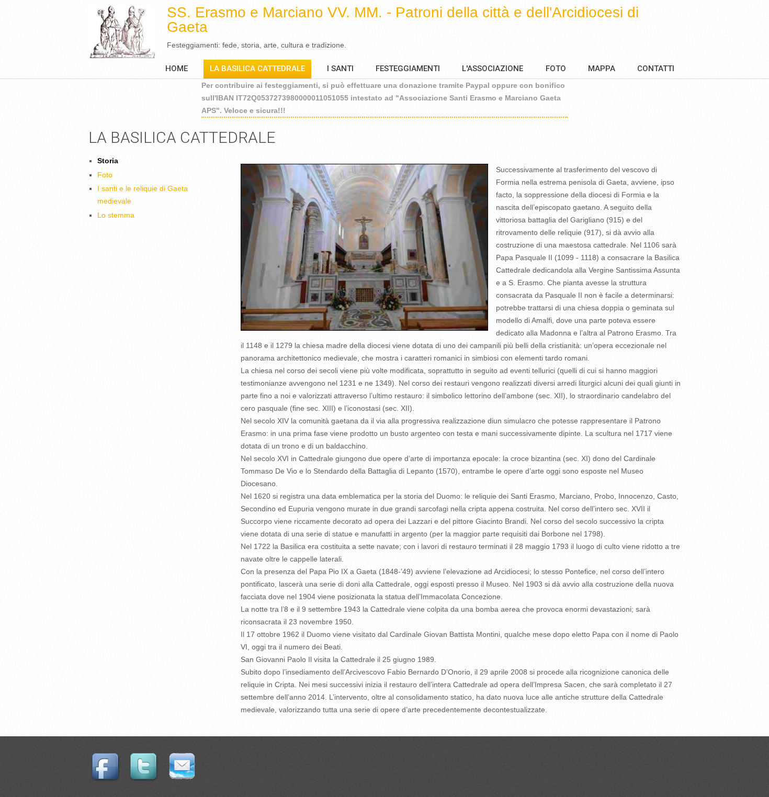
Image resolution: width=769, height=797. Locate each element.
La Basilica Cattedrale (257, 68)
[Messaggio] (183, 757)
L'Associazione (492, 68)
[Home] (127, 32)
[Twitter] (145, 757)
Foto (556, 68)
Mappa (601, 68)
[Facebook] (106, 757)
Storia (107, 160)
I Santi (340, 68)
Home (176, 68)
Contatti (655, 68)
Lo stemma (115, 215)
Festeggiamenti (408, 68)
